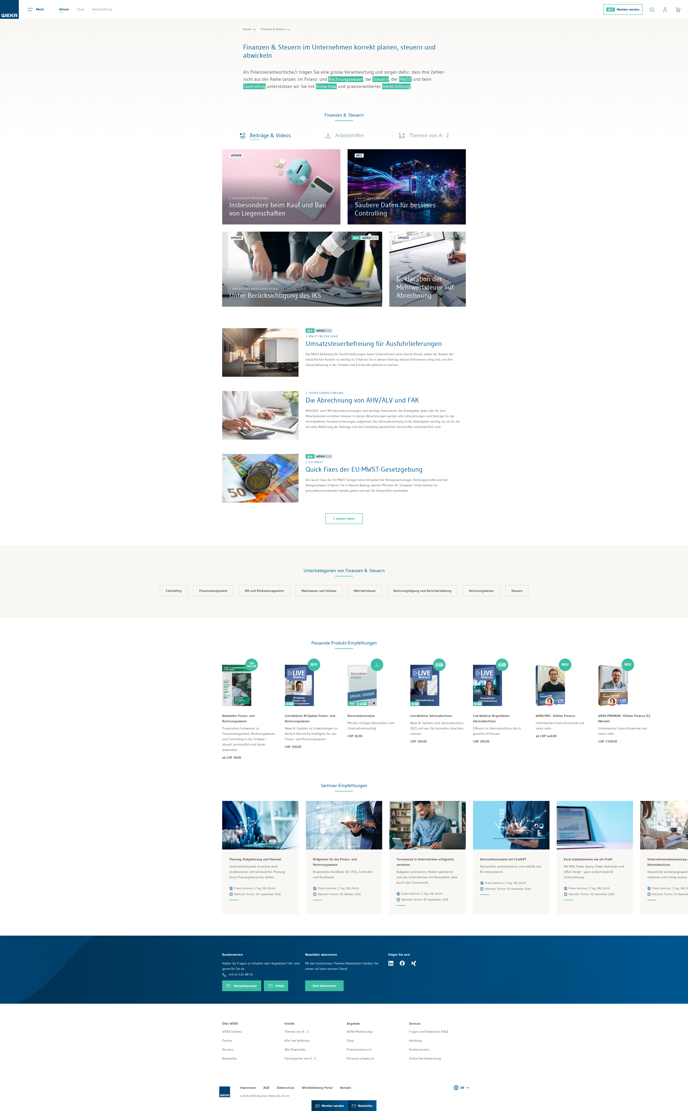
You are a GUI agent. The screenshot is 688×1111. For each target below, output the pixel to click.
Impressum (248, 1088)
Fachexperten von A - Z (300, 1058)
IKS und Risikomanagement (264, 591)
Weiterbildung (102, 9)
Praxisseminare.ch (359, 1050)
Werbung (415, 1041)
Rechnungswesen (346, 79)
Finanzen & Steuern (273, 29)
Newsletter (229, 1058)
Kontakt (345, 1088)
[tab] (265, 135)
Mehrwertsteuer (365, 591)
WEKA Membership (359, 1032)
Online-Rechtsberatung (425, 1058)
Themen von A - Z (296, 1032)
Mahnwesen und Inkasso (319, 591)
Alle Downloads (295, 1050)
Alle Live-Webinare (297, 1041)
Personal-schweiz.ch (360, 1058)
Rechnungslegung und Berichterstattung (422, 591)
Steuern (380, 79)
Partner (227, 1041)
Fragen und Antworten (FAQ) (428, 1032)
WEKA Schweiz (232, 1032)
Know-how (326, 86)
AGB (266, 1088)
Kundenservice (419, 1050)
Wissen (64, 9)
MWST (405, 79)
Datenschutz (285, 1088)
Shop (80, 9)
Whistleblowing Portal (317, 1088)
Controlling (254, 86)
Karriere (227, 1050)
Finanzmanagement (213, 591)
